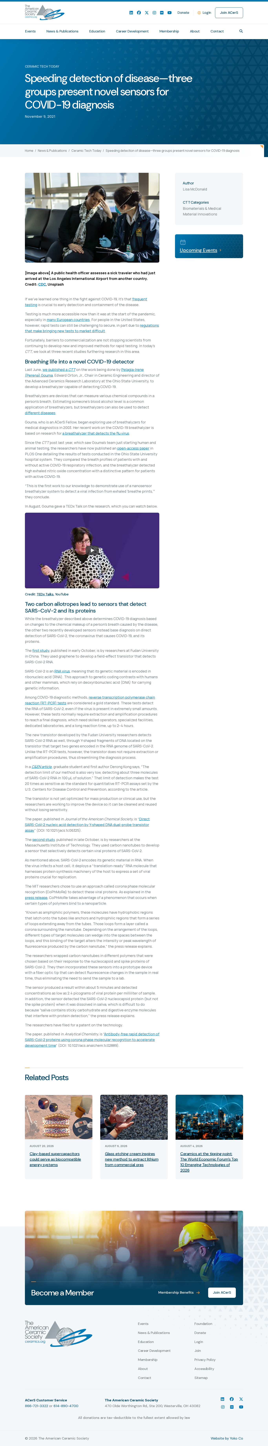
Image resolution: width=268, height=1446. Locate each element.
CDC (42, 284)
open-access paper (133, 448)
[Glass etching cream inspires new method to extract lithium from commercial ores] (134, 1117)
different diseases (40, 412)
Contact (217, 31)
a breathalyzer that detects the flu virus (95, 433)
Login (207, 12)
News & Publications (62, 31)
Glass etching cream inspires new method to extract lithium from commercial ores (131, 1159)
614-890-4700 (66, 1406)
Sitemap (201, 1378)
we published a (59, 369)
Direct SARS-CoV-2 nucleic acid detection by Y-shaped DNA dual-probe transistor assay (87, 825)
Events (30, 31)
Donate (183, 12)
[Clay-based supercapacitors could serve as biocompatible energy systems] (58, 1117)
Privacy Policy (205, 1360)
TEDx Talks (45, 594)
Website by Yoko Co (227, 1438)
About (195, 31)
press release (36, 897)
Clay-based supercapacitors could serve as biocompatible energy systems (55, 1159)
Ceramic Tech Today (86, 150)
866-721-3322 (36, 1406)
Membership (169, 31)
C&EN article (42, 766)
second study (43, 839)
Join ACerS (229, 12)
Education (97, 31)
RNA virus (62, 671)
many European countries (68, 319)
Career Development (132, 31)
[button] (241, 31)
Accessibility (204, 1369)
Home (29, 150)
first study (40, 650)
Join (197, 1351)
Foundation (203, 1324)
